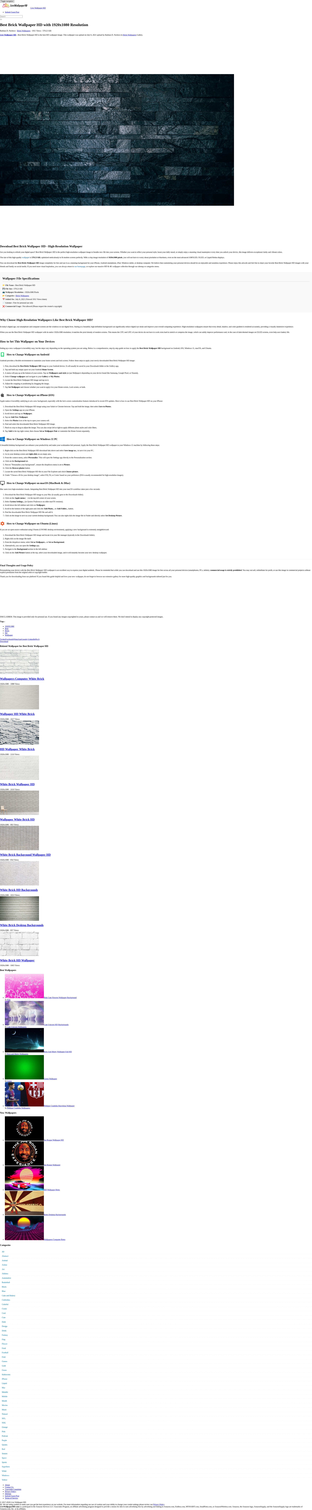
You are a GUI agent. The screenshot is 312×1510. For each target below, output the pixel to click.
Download (4, 641)
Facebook (9, 639)
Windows (5, 1475)
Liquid (4, 1383)
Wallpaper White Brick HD (17, 819)
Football (5, 1353)
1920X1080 (9, 626)
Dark (4, 1322)
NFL (4, 1418)
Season (4, 1453)
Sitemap (8, 1494)
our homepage (79, 266)
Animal (5, 1260)
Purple (4, 1440)
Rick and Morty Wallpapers (17, 1054)
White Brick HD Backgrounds (19, 889)
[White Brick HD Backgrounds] (19, 885)
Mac (3, 1388)
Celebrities (6, 1300)
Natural (5, 1414)
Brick (7, 631)
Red (3, 1449)
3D (3, 1252)
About (7, 1485)
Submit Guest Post (12, 12)
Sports (4, 1462)
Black (4, 1287)
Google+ (24, 639)
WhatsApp (17, 639)
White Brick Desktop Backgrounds (22, 925)
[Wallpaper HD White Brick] (19, 709)
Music (4, 1410)
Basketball (6, 1282)
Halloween (6, 1375)
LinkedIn (31, 639)
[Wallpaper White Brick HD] (19, 814)
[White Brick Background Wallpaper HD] (19, 849)
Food (4, 1348)
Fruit (3, 1357)
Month (4, 1401)
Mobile (4, 1396)
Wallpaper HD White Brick (17, 714)
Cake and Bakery (8, 1296)
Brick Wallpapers (23, 31)
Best (6, 629)
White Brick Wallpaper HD (17, 784)
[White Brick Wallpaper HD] (19, 779)
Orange (5, 1427)
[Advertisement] (73, 55)
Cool (4, 1313)
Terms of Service (11, 1498)
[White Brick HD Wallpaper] (19, 955)
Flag (3, 1339)
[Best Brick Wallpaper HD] (156, 140)
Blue (3, 1291)
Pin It (37, 639)
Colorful (5, 1304)
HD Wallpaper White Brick (17, 749)
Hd (6, 633)
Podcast (5, 1436)
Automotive (6, 1278)
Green (9, 1081)
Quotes (4, 1445)
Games (4, 1361)
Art (3, 1269)
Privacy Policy (10, 1492)
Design (4, 1326)
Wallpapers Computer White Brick (22, 678)
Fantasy (5, 1335)
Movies (5, 1405)
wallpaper (25, 257)
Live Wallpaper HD (38, 8)
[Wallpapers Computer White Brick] (19, 673)
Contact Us (9, 1487)
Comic (4, 1309)
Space (4, 1458)
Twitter (2, 639)
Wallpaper (9, 635)
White (4, 1471)
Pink (8, 1000)
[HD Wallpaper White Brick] (19, 744)
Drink (4, 1331)
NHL (4, 1423)
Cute (3, 1317)
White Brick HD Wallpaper (17, 960)
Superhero (6, 1467)
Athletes (5, 1274)
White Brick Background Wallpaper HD (25, 854)
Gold (4, 1366)
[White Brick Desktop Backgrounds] (19, 920)
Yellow (4, 1480)
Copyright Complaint (13, 1489)
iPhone (4, 1379)
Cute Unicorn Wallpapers (16, 1027)
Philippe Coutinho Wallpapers (18, 1108)
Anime (4, 1265)
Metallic (5, 1392)
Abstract (5, 1256)
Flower (4, 1344)
